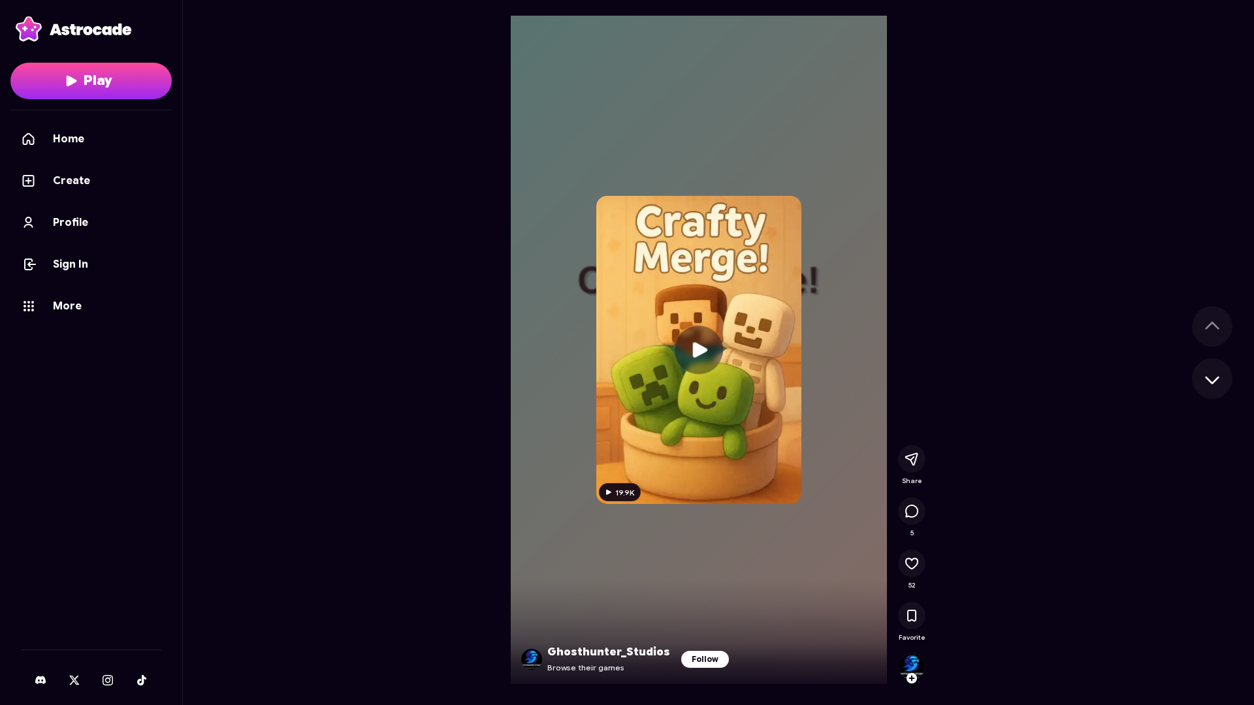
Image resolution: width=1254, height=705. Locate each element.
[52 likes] (911, 563)
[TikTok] (142, 680)
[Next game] (1212, 379)
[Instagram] (108, 680)
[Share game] (911, 459)
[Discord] (40, 680)
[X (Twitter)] (74, 680)
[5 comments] (911, 511)
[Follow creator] (912, 678)
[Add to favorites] (911, 615)
